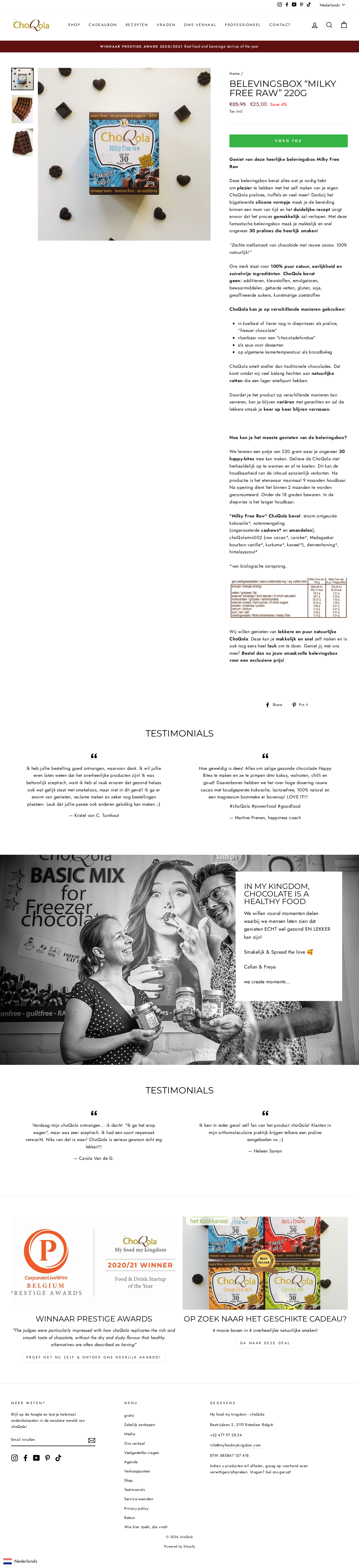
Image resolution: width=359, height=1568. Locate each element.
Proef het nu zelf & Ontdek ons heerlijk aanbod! (93, 1357)
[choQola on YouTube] (36, 1458)
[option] (179, 46)
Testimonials (134, 1489)
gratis (129, 1415)
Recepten (137, 24)
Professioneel (243, 24)
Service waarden (138, 1499)
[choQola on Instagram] (14, 1458)
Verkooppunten (137, 1471)
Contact (280, 24)
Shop (74, 24)
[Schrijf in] (91, 1440)
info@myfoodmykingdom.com (235, 1445)
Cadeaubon (103, 24)
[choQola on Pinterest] (47, 1458)
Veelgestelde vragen (141, 1452)
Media (129, 1434)
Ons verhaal (200, 24)
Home (234, 73)
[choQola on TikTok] (58, 1458)
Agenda (131, 1462)
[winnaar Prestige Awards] (93, 1263)
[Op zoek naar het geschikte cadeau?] (265, 1263)
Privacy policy (136, 1508)
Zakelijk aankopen (139, 1424)
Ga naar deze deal (265, 1343)
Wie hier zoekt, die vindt (145, 1527)
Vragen (166, 24)
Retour (129, 1517)
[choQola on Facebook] (25, 1458)
